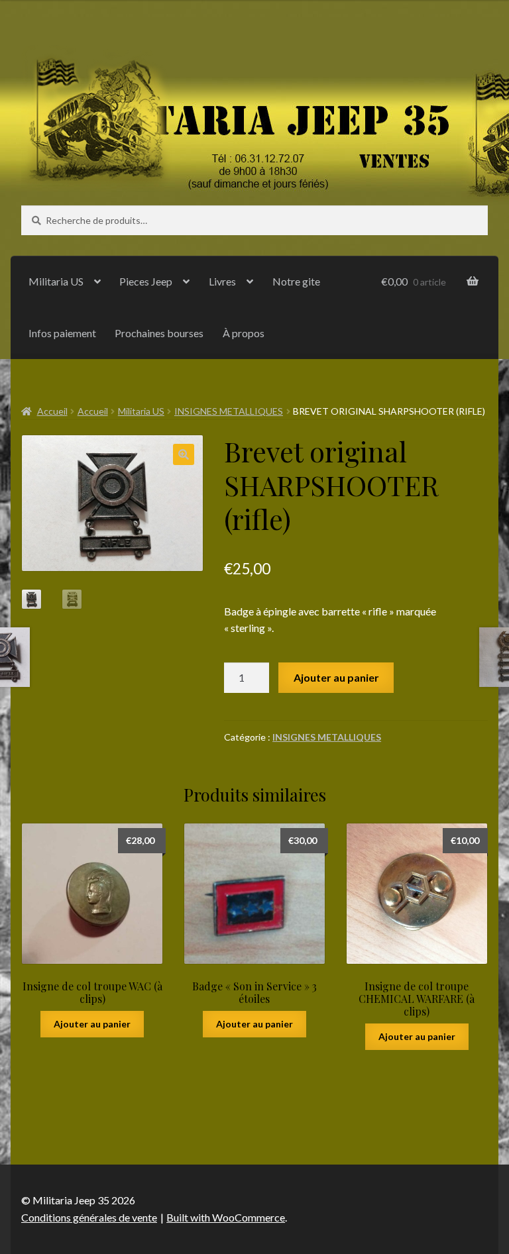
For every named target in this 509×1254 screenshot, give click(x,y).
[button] (183, 454)
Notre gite (296, 281)
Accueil (52, 411)
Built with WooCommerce (225, 1217)
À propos (243, 333)
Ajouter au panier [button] (92, 1023)
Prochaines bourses (159, 333)
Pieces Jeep (145, 281)
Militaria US (56, 281)
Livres (222, 281)
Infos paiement (62, 333)
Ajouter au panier (336, 677)
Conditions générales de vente (89, 1217)
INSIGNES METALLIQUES (228, 411)
